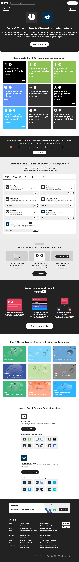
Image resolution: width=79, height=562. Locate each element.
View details (9, 193)
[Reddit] (69, 556)
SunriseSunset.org (41, 28)
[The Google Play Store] (66, 527)
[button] (39, 273)
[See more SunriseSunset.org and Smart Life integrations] (39, 482)
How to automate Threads (46, 542)
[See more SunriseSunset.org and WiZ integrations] (39, 489)
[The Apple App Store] (66, 523)
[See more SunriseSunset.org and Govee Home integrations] (52, 482)
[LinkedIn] (52, 556)
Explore (53, 3)
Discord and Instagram (25, 525)
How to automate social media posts (48, 545)
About (41, 555)
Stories (10, 528)
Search (10, 540)
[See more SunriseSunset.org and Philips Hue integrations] (27, 482)
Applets (10, 530)
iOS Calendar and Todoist (26, 542)
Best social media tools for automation (49, 547)
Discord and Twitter (24, 547)
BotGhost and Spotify (25, 535)
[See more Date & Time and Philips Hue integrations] (27, 446)
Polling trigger (15, 187)
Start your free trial (39, 326)
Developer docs (12, 545)
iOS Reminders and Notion (26, 540)
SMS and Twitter (23, 537)
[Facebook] (48, 556)
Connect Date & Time (29, 428)
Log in (64, 3)
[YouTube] (59, 556)
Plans (59, 3)
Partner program (24, 555)
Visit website (24, 468)
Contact (32, 555)
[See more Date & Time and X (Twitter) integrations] (52, 439)
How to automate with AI (46, 525)
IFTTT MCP (11, 533)
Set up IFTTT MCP (39, 152)
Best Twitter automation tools (47, 528)
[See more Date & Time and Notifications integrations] (39, 439)
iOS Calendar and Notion (25, 528)
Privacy (37, 555)
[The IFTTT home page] (4, 3)
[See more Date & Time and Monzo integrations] (39, 446)
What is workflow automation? (47, 533)
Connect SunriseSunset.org (30, 472)
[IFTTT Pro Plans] (30, 223)
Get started (72, 3)
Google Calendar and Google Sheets (28, 530)
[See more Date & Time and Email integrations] (52, 446)
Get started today (39, 44)
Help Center (11, 535)
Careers (17, 555)
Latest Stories (44, 523)
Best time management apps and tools (49, 530)
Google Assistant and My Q (26, 533)
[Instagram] (55, 556)
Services (11, 525)
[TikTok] (66, 556)
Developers (11, 555)
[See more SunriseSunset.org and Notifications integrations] (27, 489)
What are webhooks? (45, 537)
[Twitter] (62, 556)
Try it (35, 193)
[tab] (7, 177)
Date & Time (15, 28)
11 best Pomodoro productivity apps (48, 540)
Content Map (12, 537)
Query (13, 225)
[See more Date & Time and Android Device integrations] (27, 439)
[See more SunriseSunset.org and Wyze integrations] (52, 489)
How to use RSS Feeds (45, 535)
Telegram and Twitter (24, 545)
